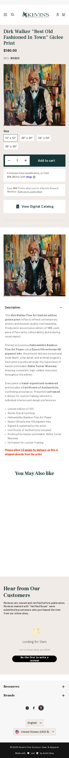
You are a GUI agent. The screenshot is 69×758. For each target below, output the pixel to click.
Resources (11, 687)
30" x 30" (11, 146)
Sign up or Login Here (30, 191)
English (32, 722)
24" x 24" (44, 137)
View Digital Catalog (38, 206)
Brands (9, 695)
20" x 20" (27, 137)
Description (12, 307)
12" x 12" (10, 137)
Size (6, 131)
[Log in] (57, 15)
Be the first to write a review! (34, 659)
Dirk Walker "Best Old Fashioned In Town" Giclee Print (18, 523)
